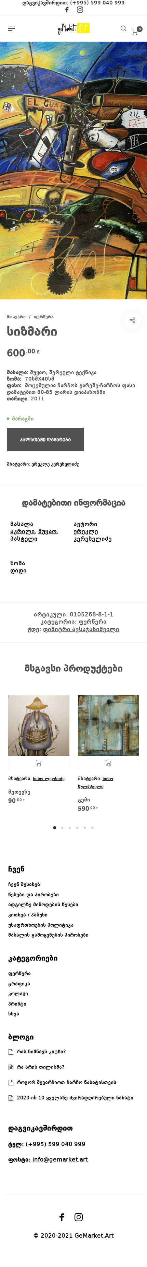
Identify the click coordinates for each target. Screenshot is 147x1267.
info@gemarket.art (60, 1160)
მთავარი (16, 317)
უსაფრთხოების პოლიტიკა (41, 925)
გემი (84, 800)
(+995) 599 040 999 (97, 3)
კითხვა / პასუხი (28, 915)
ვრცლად (38, 763)
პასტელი (24, 539)
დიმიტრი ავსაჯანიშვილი (81, 629)
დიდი (18, 571)
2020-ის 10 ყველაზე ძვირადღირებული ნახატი (75, 1098)
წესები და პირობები (33, 895)
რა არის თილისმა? (41, 1067)
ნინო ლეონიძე (49, 779)
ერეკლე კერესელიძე (55, 464)
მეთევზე (19, 792)
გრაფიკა (19, 984)
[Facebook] (67, 11)
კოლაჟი (18, 994)
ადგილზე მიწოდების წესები (43, 905)
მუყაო (47, 531)
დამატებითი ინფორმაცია (73, 503)
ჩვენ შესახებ (24, 884)
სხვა (13, 1014)
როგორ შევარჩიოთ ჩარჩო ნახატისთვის (66, 1082)
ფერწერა (44, 317)
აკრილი (22, 531)
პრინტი (17, 1004)
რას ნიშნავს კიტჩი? (41, 1052)
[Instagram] (80, 11)
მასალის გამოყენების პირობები (48, 935)
